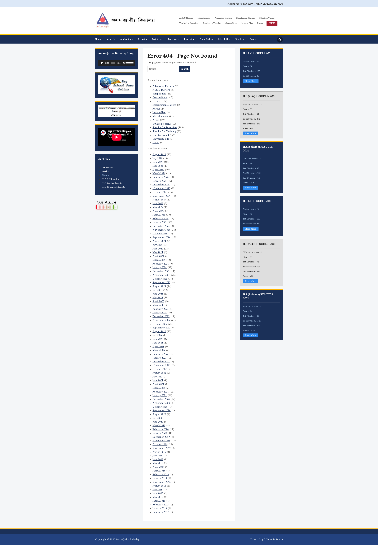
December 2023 (161, 271)
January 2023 (160, 312)
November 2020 (161, 403)
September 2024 (162, 237)
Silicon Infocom (273, 539)
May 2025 (158, 207)
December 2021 (161, 361)
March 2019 (159, 471)
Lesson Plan (247, 23)
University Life (161, 139)
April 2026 (158, 169)
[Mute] (124, 62)
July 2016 (157, 489)
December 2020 (161, 399)
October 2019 (160, 444)
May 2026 (158, 166)
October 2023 (160, 279)
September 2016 (162, 482)
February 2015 (161, 505)
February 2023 (160, 309)
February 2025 (160, 218)
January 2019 (160, 478)
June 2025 (158, 203)
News (156, 120)
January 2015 (160, 508)
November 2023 (161, 275)
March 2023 (159, 305)
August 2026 (159, 154)
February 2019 (161, 474)
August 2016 (159, 486)
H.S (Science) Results (113, 187)
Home (98, 39)
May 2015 (158, 497)
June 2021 (158, 380)
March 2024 (159, 260)
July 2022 (157, 335)
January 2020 (160, 433)
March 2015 (159, 501)
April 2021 (158, 384)
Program (172, 39)
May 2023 (158, 297)
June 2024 (158, 249)
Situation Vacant (266, 18)
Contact (253, 39)
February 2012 (161, 512)
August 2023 (159, 286)
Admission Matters (223, 18)
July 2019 (157, 456)
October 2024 (160, 233)
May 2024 (158, 252)
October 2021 (160, 369)
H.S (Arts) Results (112, 183)
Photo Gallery (206, 39)
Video (156, 142)
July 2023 (157, 290)
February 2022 (160, 354)
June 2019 (158, 459)
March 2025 (159, 215)
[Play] (102, 62)
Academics (125, 39)
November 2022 (161, 320)
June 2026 (158, 162)
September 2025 (161, 196)
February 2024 (161, 264)
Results (238, 39)
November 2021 (161, 365)
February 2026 (160, 177)
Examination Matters (245, 18)
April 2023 (158, 301)
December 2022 (161, 316)
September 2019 (162, 448)
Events (157, 101)
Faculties (142, 39)
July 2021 (157, 377)
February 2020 (161, 429)
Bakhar (105, 171)
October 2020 (160, 407)
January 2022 (160, 358)
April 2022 (158, 346)
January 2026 (160, 181)
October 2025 (160, 192)
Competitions (231, 23)
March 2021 (159, 388)
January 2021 (160, 395)
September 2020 (162, 410)
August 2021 (159, 373)
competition (159, 94)
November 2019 (161, 440)
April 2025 (158, 211)
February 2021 (161, 392)
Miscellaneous (204, 18)
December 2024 (161, 226)
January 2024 (160, 267)
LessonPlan (159, 112)
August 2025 (159, 200)
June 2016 (158, 493)
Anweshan (107, 168)
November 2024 (161, 230)
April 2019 (158, 467)
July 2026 (157, 158)
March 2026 (159, 173)
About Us (110, 39)
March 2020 (159, 425)
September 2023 (161, 282)
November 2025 (161, 188)
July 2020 (157, 418)
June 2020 (158, 422)
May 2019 (158, 463)
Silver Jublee (224, 39)
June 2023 (158, 294)
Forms (260, 23)
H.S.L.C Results (110, 179)
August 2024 (159, 241)
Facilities (156, 39)
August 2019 (159, 452)
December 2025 (161, 184)
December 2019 (161, 437)
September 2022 (161, 328)
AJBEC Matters (186, 18)
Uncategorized (161, 135)
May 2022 (158, 343)
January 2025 (160, 222)
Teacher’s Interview (188, 23)
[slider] (129, 62)
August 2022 (159, 331)
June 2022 (158, 339)
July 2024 (157, 245)
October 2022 (160, 324)
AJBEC (272, 23)
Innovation (189, 39)
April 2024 (158, 256)
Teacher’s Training (212, 23)
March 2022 (159, 350)
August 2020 (159, 414)
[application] (116, 63)
